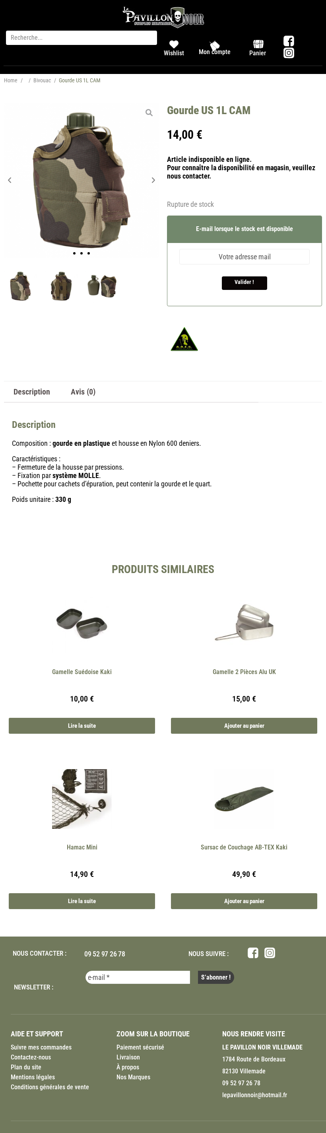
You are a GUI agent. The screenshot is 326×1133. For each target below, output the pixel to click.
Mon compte (215, 52)
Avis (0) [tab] (83, 391)
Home (10, 80)
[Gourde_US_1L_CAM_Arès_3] (61, 286)
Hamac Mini (82, 847)
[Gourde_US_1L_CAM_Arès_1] (81, 180)
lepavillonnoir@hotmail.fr (254, 1095)
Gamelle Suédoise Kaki (82, 672)
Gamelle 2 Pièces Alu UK (244, 672)
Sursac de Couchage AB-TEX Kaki (244, 847)
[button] (10, 180)
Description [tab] (32, 391)
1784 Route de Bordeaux (253, 1059)
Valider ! (244, 282)
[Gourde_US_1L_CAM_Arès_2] (101, 286)
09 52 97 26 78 (104, 954)
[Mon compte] (215, 46)
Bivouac (42, 80)
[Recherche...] (81, 38)
